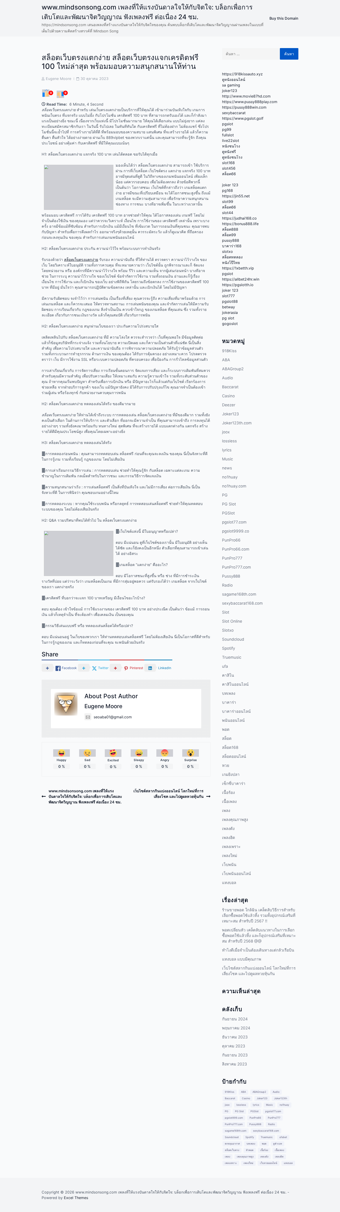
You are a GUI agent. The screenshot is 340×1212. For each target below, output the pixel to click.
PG (225, 495)
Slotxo (228, 630)
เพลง (226, 810)
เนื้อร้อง (228, 792)
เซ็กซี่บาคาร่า (233, 783)
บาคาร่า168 (231, 246)
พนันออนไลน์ (233, 720)
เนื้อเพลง (229, 801)
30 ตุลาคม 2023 (94, 78)
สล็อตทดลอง (232, 257)
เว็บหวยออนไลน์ (268, 1163)
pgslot (227, 124)
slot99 (227, 201)
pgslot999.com (234, 1117)
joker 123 (230, 185)
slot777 (228, 296)
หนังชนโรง (231, 146)
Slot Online (232, 621)
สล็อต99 (229, 235)
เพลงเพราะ (231, 846)
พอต (225, 729)
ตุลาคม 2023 (233, 1046)
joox (226, 432)
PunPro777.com (236, 567)
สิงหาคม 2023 (234, 1064)
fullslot (228, 135)
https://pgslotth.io (237, 284)
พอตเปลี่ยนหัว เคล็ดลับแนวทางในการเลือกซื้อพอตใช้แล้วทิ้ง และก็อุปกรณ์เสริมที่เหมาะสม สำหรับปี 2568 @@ (259, 935)
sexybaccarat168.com (242, 603)
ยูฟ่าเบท (277, 1143)
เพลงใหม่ (229, 855)
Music (227, 459)
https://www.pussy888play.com (249, 101)
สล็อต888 (230, 229)
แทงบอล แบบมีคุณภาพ (241, 959)
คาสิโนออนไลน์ (235, 684)
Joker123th (280, 1098)
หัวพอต (249, 1150)
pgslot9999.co (235, 531)
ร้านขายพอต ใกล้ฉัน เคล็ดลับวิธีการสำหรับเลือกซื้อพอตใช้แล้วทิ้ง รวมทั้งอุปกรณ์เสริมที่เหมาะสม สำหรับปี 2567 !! (258, 915)
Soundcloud (233, 639)
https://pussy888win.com (244, 107)
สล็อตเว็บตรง (232, 1150)
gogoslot (230, 323)
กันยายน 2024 (235, 1019)
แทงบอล (229, 882)
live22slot (230, 140)
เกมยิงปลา (231, 774)
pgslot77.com (234, 522)
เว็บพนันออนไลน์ (236, 873)
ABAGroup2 (233, 369)
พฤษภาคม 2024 (236, 1028)
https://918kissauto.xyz (242, 74)
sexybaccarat (234, 112)
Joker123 (230, 414)
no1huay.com (234, 486)
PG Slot (229, 504)
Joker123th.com (237, 423)
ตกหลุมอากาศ (232, 1143)
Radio (227, 585)
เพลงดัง (228, 828)
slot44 (227, 212)
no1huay (230, 477)
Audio (227, 378)
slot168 (228, 162)
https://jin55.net (236, 196)
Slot (225, 612)
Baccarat (230, 387)
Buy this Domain (283, 18)
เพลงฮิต (228, 837)
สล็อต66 (229, 173)
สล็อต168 (230, 747)
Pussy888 (231, 576)
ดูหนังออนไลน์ (233, 79)
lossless (229, 441)
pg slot (228, 318)
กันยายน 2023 (235, 1055)
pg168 (227, 190)
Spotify (228, 648)
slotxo (227, 251)
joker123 (229, 90)
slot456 (228, 168)
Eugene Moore (58, 78)
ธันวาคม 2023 (235, 1037)
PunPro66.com (235, 549)
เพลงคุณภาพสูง (235, 819)
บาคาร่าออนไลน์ (236, 711)
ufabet (283, 1137)
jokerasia (230, 312)
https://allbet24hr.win (240, 279)
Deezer (228, 405)
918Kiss (229, 351)
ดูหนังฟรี (229, 151)
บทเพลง (228, 693)
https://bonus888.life (240, 223)
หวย (225, 765)
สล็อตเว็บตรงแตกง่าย (81, 259)
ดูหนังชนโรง (232, 157)
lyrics (227, 450)
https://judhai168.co (239, 218)
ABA (226, 360)
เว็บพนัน (229, 864)
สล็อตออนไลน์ (234, 756)
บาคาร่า (229, 702)
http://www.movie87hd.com (246, 96)
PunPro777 (232, 558)
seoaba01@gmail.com (113, 717)
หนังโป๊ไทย (231, 262)
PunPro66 (231, 540)
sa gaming (231, 85)
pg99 (226, 129)
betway (228, 307)
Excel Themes (76, 1197)
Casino (228, 396)
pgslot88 (230, 301)
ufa (225, 666)
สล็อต (227, 738)
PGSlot (228, 513)
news (227, 468)
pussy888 (230, 240)
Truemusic (231, 657)
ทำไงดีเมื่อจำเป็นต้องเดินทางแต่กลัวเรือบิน (258, 950)
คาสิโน (228, 675)
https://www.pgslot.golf (242, 118)
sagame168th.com (239, 594)
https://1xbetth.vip (238, 268)
